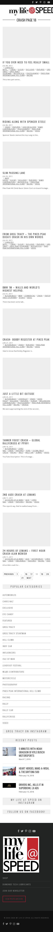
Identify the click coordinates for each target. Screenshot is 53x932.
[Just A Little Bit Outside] (26, 373)
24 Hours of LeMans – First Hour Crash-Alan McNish (24, 552)
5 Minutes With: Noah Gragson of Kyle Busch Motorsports (32, 752)
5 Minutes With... (8, 69)
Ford (28, 451)
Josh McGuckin (29, 127)
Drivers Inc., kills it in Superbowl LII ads (31, 786)
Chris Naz (8, 601)
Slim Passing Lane (14, 173)
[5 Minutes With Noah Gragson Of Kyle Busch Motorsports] (9, 751)
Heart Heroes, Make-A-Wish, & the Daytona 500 (34, 770)
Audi (27, 500)
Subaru (39, 452)
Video (37, 131)
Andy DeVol (6, 179)
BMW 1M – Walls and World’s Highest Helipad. (21, 289)
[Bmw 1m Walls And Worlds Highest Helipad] (26, 269)
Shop (5, 878)
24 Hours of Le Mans (14, 500)
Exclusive (30, 70)
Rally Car (29, 452)
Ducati (21, 70)
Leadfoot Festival (12, 665)
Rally (21, 452)
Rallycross (9, 716)
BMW (20, 296)
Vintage (25, 405)
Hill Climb (8, 639)
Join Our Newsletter (14, 890)
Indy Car (7, 646)
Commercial (29, 296)
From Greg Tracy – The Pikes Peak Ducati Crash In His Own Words (24, 235)
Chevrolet (23, 399)
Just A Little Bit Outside (18, 394)
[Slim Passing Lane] (26, 155)
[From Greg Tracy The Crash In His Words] (26, 212)
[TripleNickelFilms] (49, 2)
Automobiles (10, 296)
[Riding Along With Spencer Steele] (26, 101)
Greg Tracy (9, 626)
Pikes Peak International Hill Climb (21, 130)
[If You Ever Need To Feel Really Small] (26, 42)
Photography (32, 73)
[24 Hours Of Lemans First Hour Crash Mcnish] (26, 529)
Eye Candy (8, 614)
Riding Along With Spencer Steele (24, 122)
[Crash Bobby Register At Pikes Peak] (26, 322)
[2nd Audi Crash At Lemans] (26, 476)
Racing (30, 75)
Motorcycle (19, 73)
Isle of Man (9, 658)
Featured (41, 70)
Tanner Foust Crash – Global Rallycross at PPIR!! (21, 442)
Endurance (21, 561)
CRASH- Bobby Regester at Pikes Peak (26, 339)
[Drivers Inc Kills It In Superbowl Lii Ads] (9, 785)
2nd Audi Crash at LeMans (19, 494)
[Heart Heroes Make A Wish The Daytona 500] (9, 771)
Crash (13, 70)
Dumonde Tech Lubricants (17, 884)
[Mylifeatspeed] (33, 2)
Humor (34, 401)
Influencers (44, 401)
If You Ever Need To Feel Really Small (26, 62)
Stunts (22, 298)
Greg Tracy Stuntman (11, 72)
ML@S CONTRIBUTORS (13, 671)
